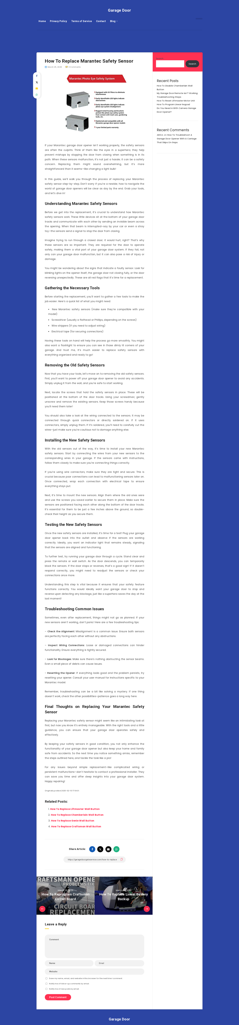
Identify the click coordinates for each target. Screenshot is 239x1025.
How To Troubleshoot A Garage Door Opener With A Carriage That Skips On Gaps (177, 138)
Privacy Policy (58, 21)
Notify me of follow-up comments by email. (69, 983)
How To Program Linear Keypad (173, 104)
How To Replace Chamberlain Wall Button (77, 815)
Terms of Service (81, 21)
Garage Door (119, 10)
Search (159, 58)
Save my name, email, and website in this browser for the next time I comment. (86, 978)
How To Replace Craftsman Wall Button (76, 826)
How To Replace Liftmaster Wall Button (75, 809)
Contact (101, 21)
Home (42, 21)
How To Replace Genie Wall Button (72, 820)
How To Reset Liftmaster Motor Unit (176, 100)
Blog (113, 21)
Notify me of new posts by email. (64, 989)
